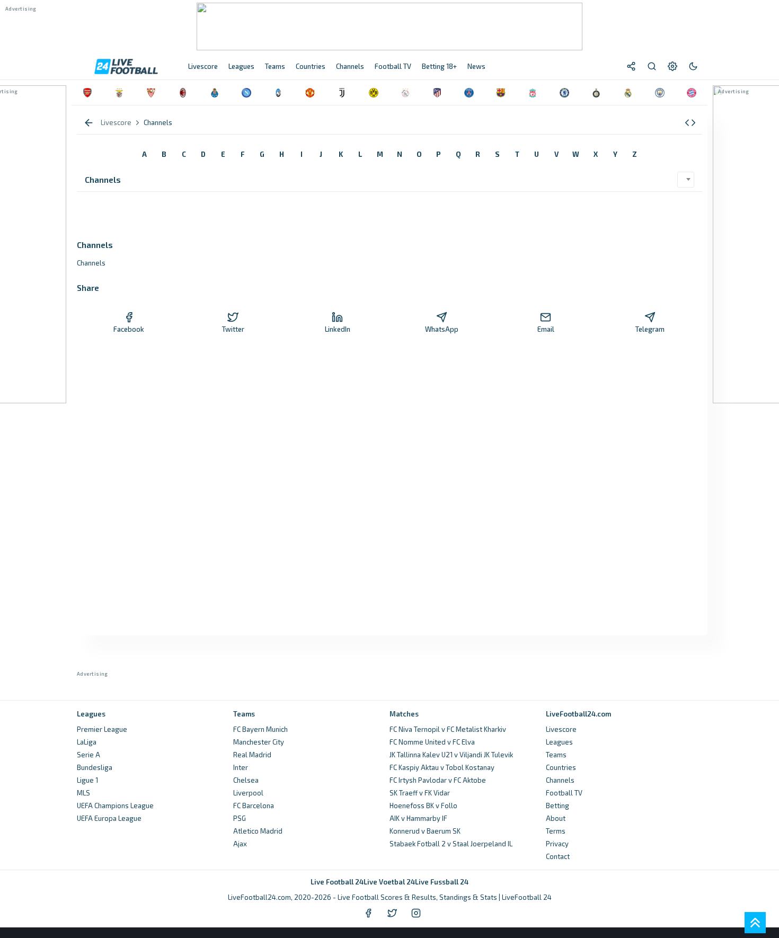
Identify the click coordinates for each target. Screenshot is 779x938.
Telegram (650, 329)
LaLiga (86, 742)
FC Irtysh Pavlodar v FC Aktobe (438, 780)
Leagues (559, 742)
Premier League (102, 729)
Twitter (233, 329)
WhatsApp (441, 329)
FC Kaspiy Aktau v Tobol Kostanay (442, 767)
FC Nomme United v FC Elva (432, 742)
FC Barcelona (253, 805)
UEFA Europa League (109, 818)
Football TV (564, 793)
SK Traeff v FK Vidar (420, 793)
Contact (558, 856)
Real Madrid (252, 754)
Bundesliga (94, 767)
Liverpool (248, 793)
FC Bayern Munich (260, 729)
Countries (561, 767)
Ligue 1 (87, 780)
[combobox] (685, 180)
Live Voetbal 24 (389, 882)
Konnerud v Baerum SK (425, 831)
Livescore (561, 729)
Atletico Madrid (257, 831)
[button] (690, 122)
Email (545, 329)
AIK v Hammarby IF (418, 818)
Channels (560, 780)
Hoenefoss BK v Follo (423, 805)
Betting (557, 805)
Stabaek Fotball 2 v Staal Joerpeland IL (451, 843)
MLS (83, 793)
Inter (240, 767)
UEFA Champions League (115, 805)
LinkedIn (337, 329)
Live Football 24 (337, 882)
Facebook (128, 329)
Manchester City (258, 742)
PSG (239, 818)
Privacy (557, 843)
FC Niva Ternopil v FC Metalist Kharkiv (448, 729)
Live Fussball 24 (441, 882)
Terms (555, 831)
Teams (556, 754)
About (555, 818)
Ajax (240, 843)
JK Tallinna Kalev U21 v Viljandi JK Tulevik (451, 754)
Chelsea (246, 780)
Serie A (88, 754)
